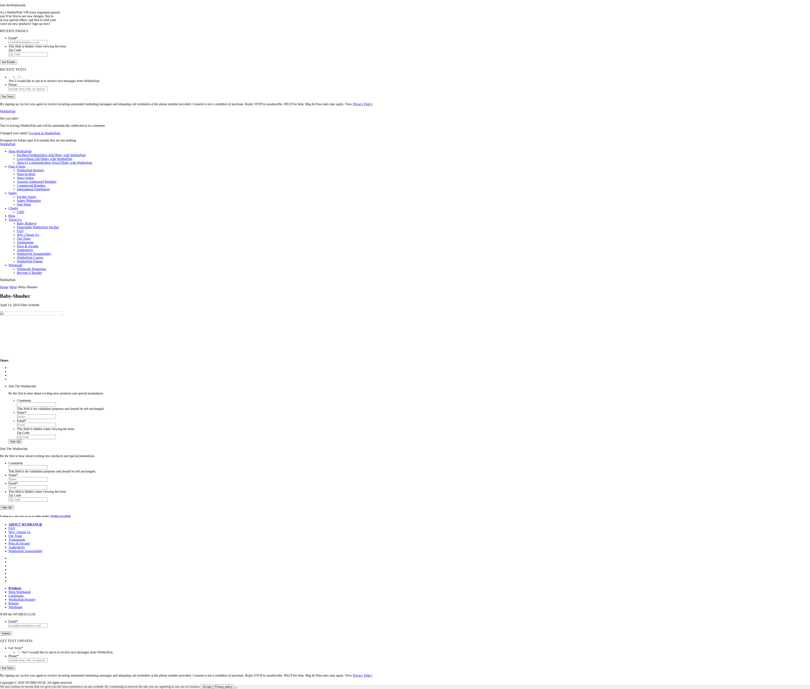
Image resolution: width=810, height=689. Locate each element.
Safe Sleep (24, 204)
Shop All (46, 155)
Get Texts (8, 96)
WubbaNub (7, 111)
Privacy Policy (362, 104)
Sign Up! (15, 441)
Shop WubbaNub (20, 151)
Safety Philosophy (29, 200)
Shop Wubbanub (19, 592)
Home (4, 287)
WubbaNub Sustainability (34, 254)
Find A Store (16, 166)
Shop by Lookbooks (30, 162)
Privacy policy (223, 686)
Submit (6, 633)
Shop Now (51, 162)
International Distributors (33, 189)
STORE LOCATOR (61, 516)
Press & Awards (27, 246)
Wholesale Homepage (31, 269)
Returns (13, 603)
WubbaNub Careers (30, 257)
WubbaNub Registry (30, 170)
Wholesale (15, 265)
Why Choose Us (28, 235)
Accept (207, 686)
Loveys (22, 159)
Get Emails (8, 62)
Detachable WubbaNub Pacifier (38, 227)
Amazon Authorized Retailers (36, 181)
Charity (13, 208)
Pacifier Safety (26, 197)
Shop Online (25, 178)
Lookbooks (16, 595)
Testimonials (25, 242)
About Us (15, 219)
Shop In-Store (26, 174)
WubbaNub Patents (30, 261)
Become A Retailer (29, 273)
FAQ (20, 231)
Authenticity (25, 250)
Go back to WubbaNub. (45, 133)
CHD (20, 212)
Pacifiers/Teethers (28, 155)
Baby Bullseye (26, 223)
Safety (12, 193)
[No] (235, 687)
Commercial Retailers (31, 185)
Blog (11, 216)
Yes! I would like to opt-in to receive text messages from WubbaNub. (67, 652)
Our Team (23, 238)
